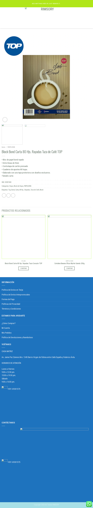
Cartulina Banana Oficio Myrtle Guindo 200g (69, 263)
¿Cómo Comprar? (9, 323)
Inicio (3, 147)
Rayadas (27, 190)
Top (9, 190)
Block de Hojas (18, 186)
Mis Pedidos (6, 333)
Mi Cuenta (6, 328)
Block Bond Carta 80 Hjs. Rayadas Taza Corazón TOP (23, 263)
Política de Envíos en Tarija (12, 290)
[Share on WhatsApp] (4, 195)
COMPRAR (23, 268)
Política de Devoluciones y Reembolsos (17, 337)
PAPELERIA (11, 147)
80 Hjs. (22, 190)
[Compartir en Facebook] (8, 195)
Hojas (11, 186)
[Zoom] (4, 119)
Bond (13, 190)
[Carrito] (90, 17)
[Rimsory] (46, 17)
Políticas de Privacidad (11, 304)
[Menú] (3, 18)
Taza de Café (35, 190)
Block (41, 190)
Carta (17, 190)
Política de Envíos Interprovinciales (16, 295)
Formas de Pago (8, 299)
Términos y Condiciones (11, 309)
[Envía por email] (13, 195)
